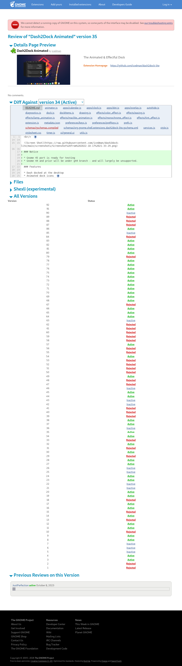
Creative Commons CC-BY (42, 661)
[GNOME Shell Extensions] (18, 4)
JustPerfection (20, 585)
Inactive (131, 212)
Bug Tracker (52, 644)
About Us (16, 624)
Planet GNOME (83, 632)
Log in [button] (166, 4)
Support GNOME (20, 632)
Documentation (54, 628)
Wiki (48, 632)
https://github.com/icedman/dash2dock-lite (134, 65)
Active (130, 204)
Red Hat (87, 661)
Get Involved (18, 628)
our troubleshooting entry (158, 22)
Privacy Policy (19, 644)
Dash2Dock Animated (32, 51)
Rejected (131, 216)
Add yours (56, 4)
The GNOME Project (22, 620)
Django (104, 661)
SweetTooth (116, 661)
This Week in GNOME (87, 624)
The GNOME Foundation (24, 648)
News (78, 620)
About (101, 4)
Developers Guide (122, 4)
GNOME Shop (18, 636)
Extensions (37, 4)
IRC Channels (53, 640)
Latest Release (83, 628)
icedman (56, 50)
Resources (52, 620)
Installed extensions (80, 4)
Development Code (56, 648)
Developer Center (55, 624)
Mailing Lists (53, 636)
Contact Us (17, 640)
